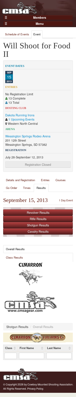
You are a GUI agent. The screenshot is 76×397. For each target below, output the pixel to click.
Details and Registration (20, 180)
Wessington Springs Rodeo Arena (27, 136)
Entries (45, 180)
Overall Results (15, 249)
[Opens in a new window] (30, 274)
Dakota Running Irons (19, 115)
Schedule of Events (17, 34)
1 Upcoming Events (21, 119)
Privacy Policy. (35, 388)
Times (27, 188)
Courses (61, 180)
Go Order (11, 188)
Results (41, 188)
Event (37, 34)
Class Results (14, 257)
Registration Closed (38, 164)
